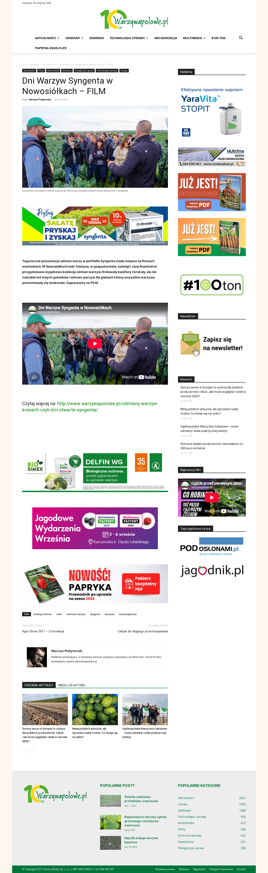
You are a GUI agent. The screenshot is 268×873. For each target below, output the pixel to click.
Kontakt (241, 869)
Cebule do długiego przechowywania (143, 631)
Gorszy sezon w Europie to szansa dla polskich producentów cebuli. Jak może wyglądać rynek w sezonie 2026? (213, 392)
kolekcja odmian (43, 614)
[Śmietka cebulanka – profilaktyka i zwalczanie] (110, 801)
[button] (241, 38)
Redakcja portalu (165, 869)
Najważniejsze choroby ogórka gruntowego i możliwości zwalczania (145, 821)
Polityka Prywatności (221, 869)
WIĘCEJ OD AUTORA (71, 685)
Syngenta (95, 614)
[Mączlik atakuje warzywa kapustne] (110, 843)
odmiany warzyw (76, 614)
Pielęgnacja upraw (84, 70)
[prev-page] (24, 749)
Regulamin (199, 869)
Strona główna (30, 64)
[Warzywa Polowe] (134, 20)
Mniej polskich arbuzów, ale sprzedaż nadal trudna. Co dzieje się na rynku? (94, 733)
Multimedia (192, 38)
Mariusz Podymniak (40, 99)
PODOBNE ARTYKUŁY (39, 685)
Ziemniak (96, 38)
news (59, 614)
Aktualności (45, 38)
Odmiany (73, 38)
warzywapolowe (128, 614)
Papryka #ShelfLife (51, 48)
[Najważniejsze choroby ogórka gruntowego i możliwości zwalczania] (110, 822)
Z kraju (124, 70)
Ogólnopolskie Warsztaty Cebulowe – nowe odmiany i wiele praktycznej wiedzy (144, 733)
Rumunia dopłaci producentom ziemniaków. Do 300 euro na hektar (211, 446)
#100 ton (218, 38)
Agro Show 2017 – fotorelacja (43, 631)
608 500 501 (107, 869)
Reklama (184, 869)
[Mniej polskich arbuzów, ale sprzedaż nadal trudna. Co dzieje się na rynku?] (95, 709)
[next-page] (31, 749)
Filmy (41, 70)
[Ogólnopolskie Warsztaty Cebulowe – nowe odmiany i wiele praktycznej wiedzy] (145, 709)
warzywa (109, 614)
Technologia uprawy (127, 38)
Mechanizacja (165, 38)
